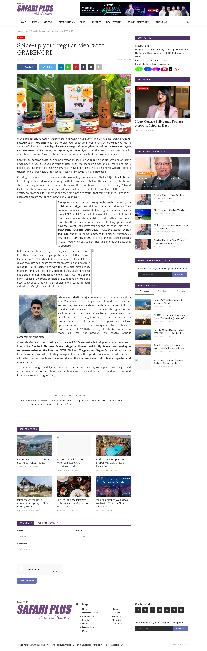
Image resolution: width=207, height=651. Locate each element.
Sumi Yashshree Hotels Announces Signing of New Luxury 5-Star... (32, 503)
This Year (181, 291)
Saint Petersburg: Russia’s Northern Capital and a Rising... (169, 347)
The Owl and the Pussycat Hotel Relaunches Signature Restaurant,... (73, 503)
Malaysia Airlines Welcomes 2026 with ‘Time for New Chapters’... (112, 503)
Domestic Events (90, 612)
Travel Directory (138, 22)
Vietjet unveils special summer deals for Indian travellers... (169, 362)
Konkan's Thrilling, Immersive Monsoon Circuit (169, 302)
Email (79, 530)
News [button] (34, 22)
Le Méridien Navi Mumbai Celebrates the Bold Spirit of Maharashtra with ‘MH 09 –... (46, 402)
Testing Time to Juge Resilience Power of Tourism (170, 197)
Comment (22, 543)
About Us (161, 22)
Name (20, 530)
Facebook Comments (49, 523)
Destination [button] (66, 22)
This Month (162, 291)
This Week (144, 291)
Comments (25, 523)
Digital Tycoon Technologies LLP (108, 645)
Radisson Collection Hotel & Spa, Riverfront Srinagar (33, 461)
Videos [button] (48, 22)
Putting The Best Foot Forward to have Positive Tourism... (171, 242)
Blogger (115, 609)
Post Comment (27, 580)
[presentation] (178, 90)
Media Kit (116, 616)
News (26, 31)
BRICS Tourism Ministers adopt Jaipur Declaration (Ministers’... (170, 317)
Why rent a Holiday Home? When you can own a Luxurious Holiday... (72, 462)
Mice (84, 631)
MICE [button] (83, 22)
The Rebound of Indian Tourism (170, 210)
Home (23, 22)
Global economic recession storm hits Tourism (171, 227)
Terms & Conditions (179, 645)
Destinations (88, 627)
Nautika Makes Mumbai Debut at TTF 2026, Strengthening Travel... (171, 332)
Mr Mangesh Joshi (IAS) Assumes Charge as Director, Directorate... (158, 123)
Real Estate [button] (113, 22)
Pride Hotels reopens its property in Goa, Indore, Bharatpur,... (110, 462)
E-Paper (96, 22)
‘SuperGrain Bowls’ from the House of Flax (99, 400)
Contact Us (117, 623)
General (34, 31)
